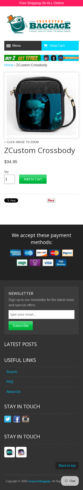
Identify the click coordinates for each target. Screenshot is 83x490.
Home (8, 65)
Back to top (67, 465)
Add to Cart (33, 179)
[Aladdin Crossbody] (21, 452)
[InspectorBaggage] (41, 25)
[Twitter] (7, 420)
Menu (16, 45)
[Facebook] (16, 420)
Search (11, 372)
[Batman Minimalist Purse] (9, 452)
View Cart (57, 45)
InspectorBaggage (39, 481)
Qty (6, 171)
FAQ (9, 382)
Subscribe (21, 325)
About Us (13, 391)
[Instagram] (25, 420)
